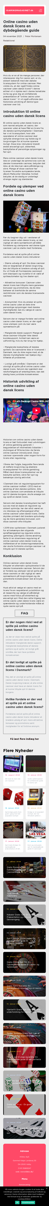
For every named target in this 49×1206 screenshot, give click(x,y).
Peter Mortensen (33, 36)
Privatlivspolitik (28, 1202)
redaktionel (9, 41)
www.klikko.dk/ (27, 1172)
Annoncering (24, 1185)
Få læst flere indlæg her (24, 739)
